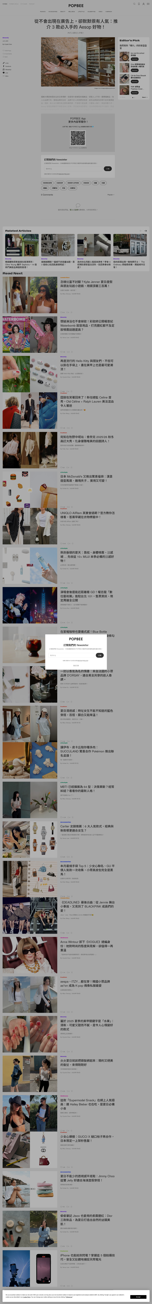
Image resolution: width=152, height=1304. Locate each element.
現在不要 (76, 665)
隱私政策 (85, 660)
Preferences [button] (69, 1297)
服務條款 (80, 660)
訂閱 (99, 655)
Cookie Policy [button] (27, 1297)
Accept (138, 1297)
